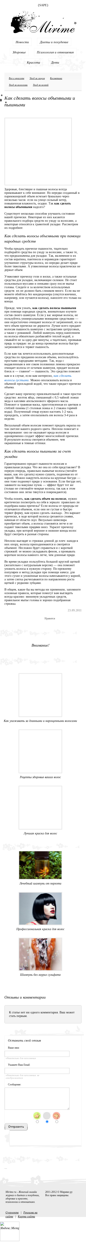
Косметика (56, 78)
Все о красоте (16, 78)
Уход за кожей (41, 84)
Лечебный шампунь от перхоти (40, 883)
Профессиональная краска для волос (40, 929)
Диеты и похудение (54, 42)
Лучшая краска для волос (40, 833)
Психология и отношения (55, 52)
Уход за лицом (37, 78)
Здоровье (19, 52)
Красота (33, 62)
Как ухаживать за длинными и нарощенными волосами (40, 721)
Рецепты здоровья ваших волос (40, 777)
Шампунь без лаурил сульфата (40, 974)
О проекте (12, 1212)
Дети (55, 62)
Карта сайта (26, 1216)
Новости (22, 42)
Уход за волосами (18, 84)
